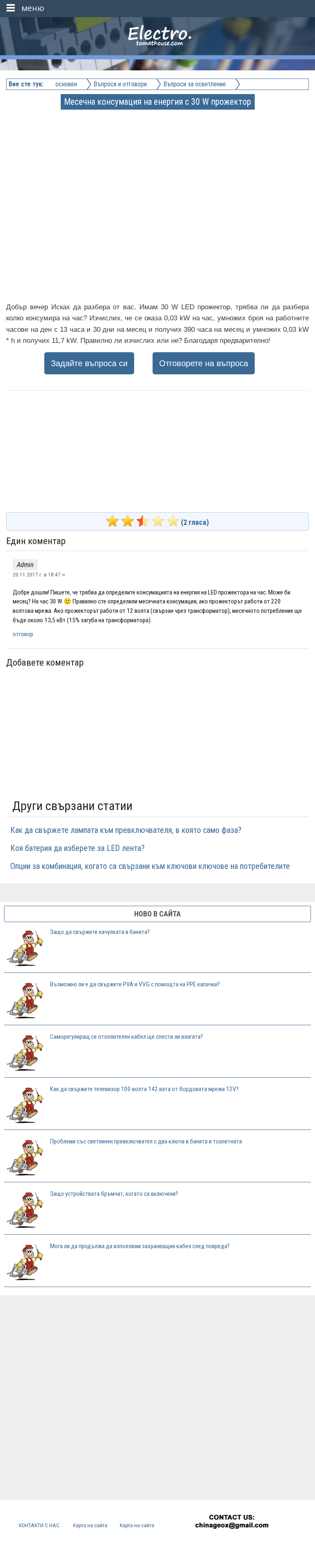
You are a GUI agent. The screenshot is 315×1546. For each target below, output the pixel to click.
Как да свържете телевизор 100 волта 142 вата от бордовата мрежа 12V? (144, 1089)
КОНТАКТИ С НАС (39, 1525)
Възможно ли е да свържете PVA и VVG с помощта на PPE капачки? (135, 984)
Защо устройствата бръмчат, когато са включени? (114, 1193)
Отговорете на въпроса (203, 363)
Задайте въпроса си (89, 363)
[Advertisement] (158, 165)
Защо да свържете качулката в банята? (100, 932)
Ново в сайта (157, 913)
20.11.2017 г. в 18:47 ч (39, 574)
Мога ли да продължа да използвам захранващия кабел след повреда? (140, 1246)
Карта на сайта (90, 1525)
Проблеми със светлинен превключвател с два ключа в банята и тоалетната (146, 1141)
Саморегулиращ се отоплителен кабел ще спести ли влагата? (126, 1036)
